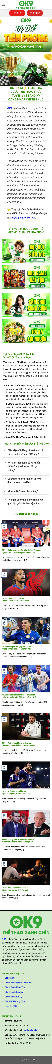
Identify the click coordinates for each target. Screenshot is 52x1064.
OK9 (9, 108)
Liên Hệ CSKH (11, 1006)
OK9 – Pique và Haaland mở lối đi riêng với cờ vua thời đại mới (15, 889)
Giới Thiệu (10, 978)
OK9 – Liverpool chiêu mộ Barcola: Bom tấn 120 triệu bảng (15, 599)
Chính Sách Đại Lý (13, 996)
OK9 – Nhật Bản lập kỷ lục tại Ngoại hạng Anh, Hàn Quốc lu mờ (16, 792)
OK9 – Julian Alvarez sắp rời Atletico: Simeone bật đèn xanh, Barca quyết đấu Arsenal (21, 551)
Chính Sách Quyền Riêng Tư (18, 982)
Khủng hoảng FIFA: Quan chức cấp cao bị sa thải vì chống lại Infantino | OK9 (18, 840)
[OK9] (26, 4)
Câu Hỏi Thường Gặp (15, 1001)
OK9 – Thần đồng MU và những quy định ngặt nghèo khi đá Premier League (18, 744)
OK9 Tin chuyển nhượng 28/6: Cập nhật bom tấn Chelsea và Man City (16, 648)
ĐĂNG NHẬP (34, 13)
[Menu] (3, 4)
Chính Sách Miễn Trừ (15, 987)
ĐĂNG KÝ (17, 13)
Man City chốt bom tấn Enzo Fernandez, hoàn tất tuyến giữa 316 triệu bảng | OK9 (19, 696)
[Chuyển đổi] (4, 450)
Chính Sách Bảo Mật (14, 992)
